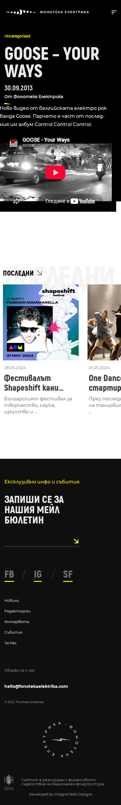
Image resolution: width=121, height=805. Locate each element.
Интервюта (16, 622)
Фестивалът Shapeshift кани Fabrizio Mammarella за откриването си (39, 383)
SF (68, 574)
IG (38, 574)
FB (9, 574)
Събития (13, 632)
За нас (10, 643)
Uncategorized (17, 36)
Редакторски (17, 611)
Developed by (41, 794)
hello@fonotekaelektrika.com (36, 686)
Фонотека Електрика (38, 96)
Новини (11, 600)
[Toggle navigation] (113, 11)
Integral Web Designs (73, 794)
